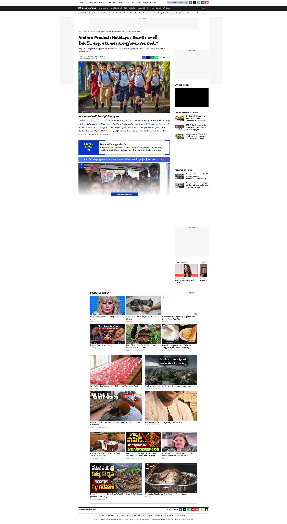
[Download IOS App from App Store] (207, 509)
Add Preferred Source (175, 3)
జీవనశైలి (132, 8)
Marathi (145, 2)
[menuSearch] (207, 8)
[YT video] (202, 2)
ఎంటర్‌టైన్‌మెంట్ (116, 8)
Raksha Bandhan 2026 (126, 13)
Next (207, 13)
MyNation (152, 2)
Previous (203, 13)
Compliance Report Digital (172, 515)
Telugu (120, 2)
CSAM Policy (135, 515)
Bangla (132, 2)
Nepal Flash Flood (110, 13)
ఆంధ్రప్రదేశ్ (141, 8)
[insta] (207, 2)
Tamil (127, 2)
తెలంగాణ (150, 8)
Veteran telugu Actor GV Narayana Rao (166, 13)
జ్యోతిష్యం (166, 8)
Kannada (101, 2)
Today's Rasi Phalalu (95, 13)
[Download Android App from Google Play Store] (202, 509)
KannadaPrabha (110, 2)
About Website (104, 515)
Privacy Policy (125, 515)
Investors (185, 515)
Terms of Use (114, 515)
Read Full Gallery (124, 194)
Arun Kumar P (100, 56)
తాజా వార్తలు (103, 8)
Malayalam (83, 2)
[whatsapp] (198, 2)
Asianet (87, 509)
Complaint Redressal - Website (151, 515)
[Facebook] (190, 2)
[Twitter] (194, 2)
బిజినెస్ (158, 8)
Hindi (139, 2)
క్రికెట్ (125, 8)
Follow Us (166, 57)
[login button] (200, 8)
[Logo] (88, 8)
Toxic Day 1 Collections (143, 13)
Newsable (92, 2)
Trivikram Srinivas (186, 13)
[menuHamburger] (203, 8)
